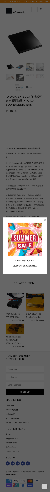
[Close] (45, 220)
